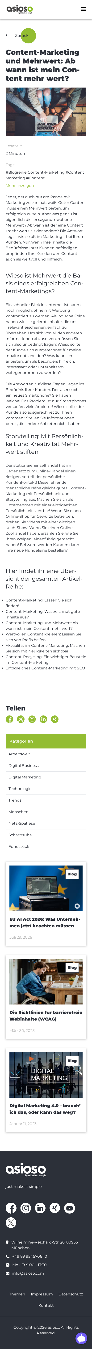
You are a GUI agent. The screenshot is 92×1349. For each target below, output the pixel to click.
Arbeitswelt (19, 754)
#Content (35, 178)
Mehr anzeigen (20, 185)
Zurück (22, 35)
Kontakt (46, 1305)
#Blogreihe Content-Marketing (35, 172)
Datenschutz (71, 1294)
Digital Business (23, 765)
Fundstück (18, 846)
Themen (17, 1294)
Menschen (18, 812)
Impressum (42, 1294)
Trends (14, 800)
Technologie (20, 788)
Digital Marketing (24, 777)
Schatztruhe (20, 835)
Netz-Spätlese (21, 823)
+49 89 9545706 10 (29, 1256)
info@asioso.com (28, 1273)
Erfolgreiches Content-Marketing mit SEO (45, 668)
